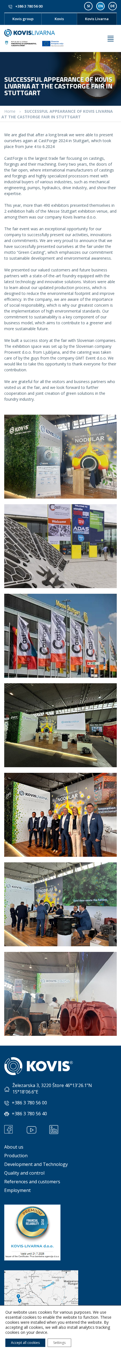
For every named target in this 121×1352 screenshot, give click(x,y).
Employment (17, 1190)
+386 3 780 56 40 (29, 1114)
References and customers (32, 1182)
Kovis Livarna (97, 18)
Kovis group (22, 18)
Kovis (59, 18)
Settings (59, 1342)
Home (9, 111)
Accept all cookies (25, 1342)
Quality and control (24, 1173)
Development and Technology (36, 1164)
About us (13, 1147)
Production (16, 1156)
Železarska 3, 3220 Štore (38, 1085)
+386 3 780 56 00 (28, 6)
